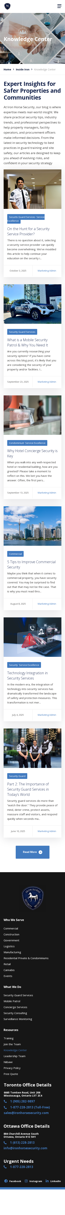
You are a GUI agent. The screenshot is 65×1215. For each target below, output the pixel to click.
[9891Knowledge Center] (32, 526)
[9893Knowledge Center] (32, 415)
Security (13, 665)
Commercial (15, 553)
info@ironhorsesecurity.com (25, 1148)
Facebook (15, 1181)
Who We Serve (14, 920)
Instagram (35, 1181)
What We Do (12, 987)
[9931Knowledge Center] (32, 748)
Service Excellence (35, 443)
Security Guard (17, 776)
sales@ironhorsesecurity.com (26, 1113)
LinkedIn (55, 1181)
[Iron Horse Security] (7, 6)
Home (7, 69)
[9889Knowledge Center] (32, 637)
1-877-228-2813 (21, 1167)
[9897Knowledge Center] (32, 189)
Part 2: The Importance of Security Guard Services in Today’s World (28, 789)
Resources (11, 1030)
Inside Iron (22, 69)
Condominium (16, 443)
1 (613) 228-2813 (22, 1142)
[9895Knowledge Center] (32, 304)
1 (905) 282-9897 (22, 1101)
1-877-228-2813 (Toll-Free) (30, 1107)
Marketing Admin (47, 270)
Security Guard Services (22, 217)
